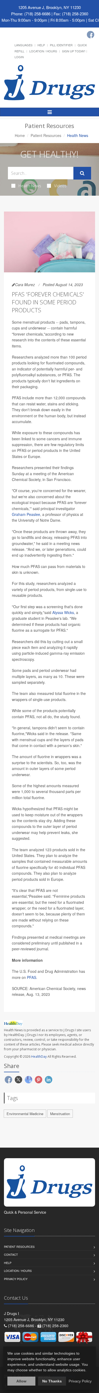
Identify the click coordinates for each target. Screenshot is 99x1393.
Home (20, 135)
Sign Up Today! (73, 51)
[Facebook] (90, 34)
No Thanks (52, 1381)
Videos (60, 185)
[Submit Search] (82, 173)
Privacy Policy (15, 1279)
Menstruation (60, 1113)
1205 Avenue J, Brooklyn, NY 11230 (49, 7)
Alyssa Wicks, (63, 612)
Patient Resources (46, 135)
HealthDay (39, 1056)
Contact (11, 1254)
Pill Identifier (61, 45)
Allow (21, 1381)
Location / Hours (43, 51)
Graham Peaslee (26, 514)
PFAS (31, 977)
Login (19, 57)
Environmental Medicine (25, 1113)
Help (41, 45)
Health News (29, 185)
